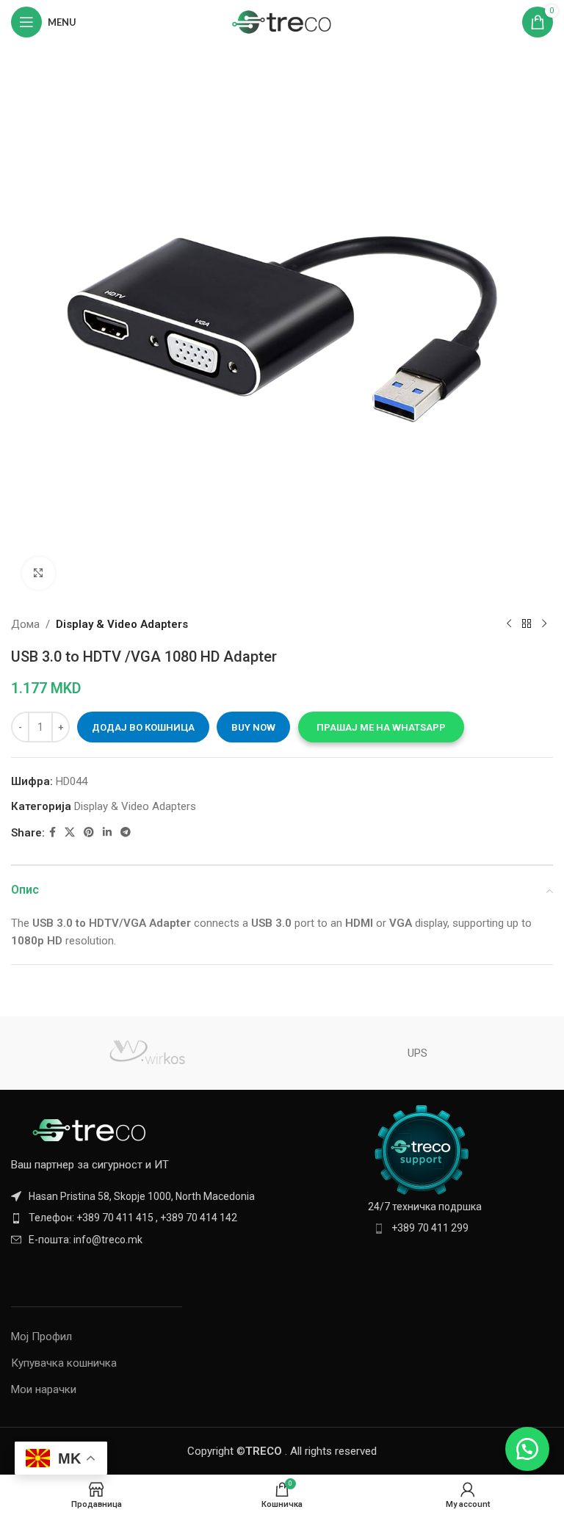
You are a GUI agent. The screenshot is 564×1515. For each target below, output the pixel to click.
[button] (380, 727)
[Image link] (92, 1129)
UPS (417, 1053)
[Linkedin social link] (107, 832)
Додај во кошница (143, 727)
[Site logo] (282, 21)
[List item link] (143, 1218)
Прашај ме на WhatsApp (381, 727)
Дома (25, 624)
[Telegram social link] (125, 832)
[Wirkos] (146, 1053)
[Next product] (544, 624)
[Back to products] (526, 624)
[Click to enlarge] (38, 573)
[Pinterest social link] (88, 832)
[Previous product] (509, 624)
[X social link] (69, 832)
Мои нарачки (43, 1389)
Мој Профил (41, 1336)
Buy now (253, 727)
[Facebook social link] (52, 832)
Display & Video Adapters (122, 624)
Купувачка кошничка (64, 1363)
